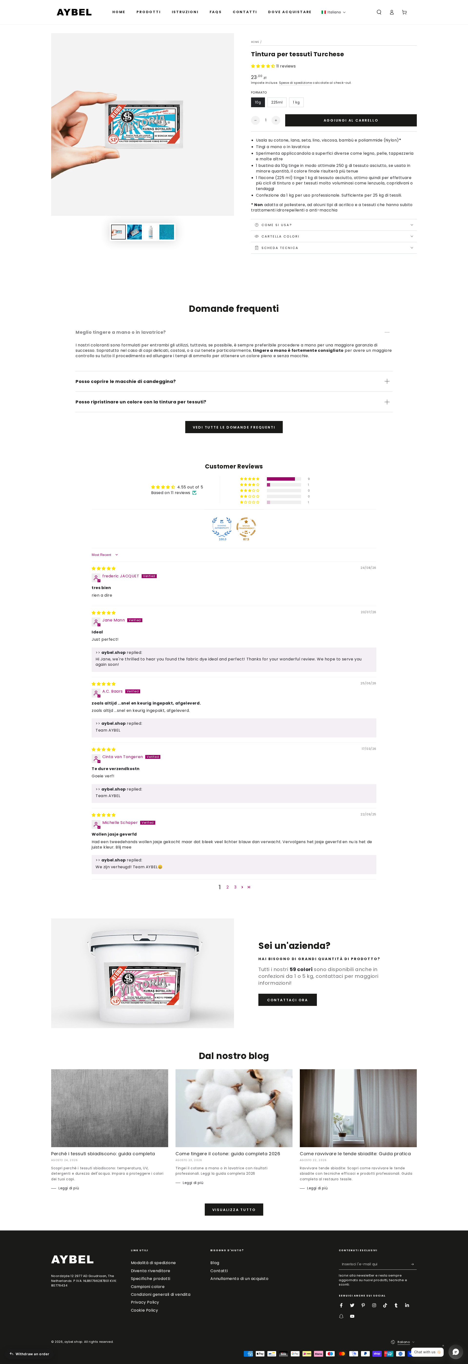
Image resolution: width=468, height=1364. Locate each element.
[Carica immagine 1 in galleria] (118, 232)
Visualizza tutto (234, 1209)
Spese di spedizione (295, 83)
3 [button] (235, 887)
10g (258, 102)
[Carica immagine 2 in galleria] (134, 232)
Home (255, 42)
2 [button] (227, 887)
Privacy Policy (145, 1302)
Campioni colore (148, 1286)
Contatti (219, 1271)
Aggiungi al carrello (351, 120)
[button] (333, 12)
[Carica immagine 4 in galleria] (150, 232)
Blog (214, 1263)
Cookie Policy (144, 1310)
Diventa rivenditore (150, 1271)
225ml (277, 102)
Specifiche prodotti (150, 1278)
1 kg (296, 102)
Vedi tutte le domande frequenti (234, 427)
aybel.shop (73, 1342)
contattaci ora (287, 1000)
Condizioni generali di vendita (161, 1294)
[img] (104, 568)
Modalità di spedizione (153, 1263)
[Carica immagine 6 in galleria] (166, 232)
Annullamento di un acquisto (239, 1278)
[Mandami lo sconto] (414, 1264)
